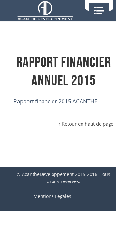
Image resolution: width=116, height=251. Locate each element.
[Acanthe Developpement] (45, 10)
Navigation (99, 11)
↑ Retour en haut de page (85, 123)
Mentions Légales (52, 196)
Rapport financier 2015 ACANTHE (55, 101)
